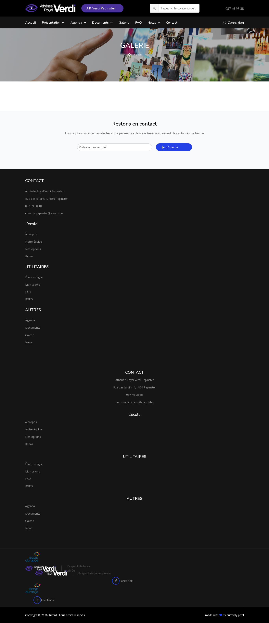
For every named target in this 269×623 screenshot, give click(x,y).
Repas (29, 256)
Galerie (124, 22)
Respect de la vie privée (94, 573)
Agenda (30, 320)
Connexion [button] (236, 22)
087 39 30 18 (33, 206)
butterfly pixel (235, 615)
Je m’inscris (170, 147)
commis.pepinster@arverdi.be (44, 213)
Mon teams (32, 285)
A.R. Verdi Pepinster (101, 8)
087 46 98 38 (234, 8)
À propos (31, 234)
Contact (171, 22)
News (152, 22)
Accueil (30, 22)
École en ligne (34, 277)
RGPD (29, 299)
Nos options (33, 249)
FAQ (138, 22)
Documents (100, 22)
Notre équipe (33, 241)
